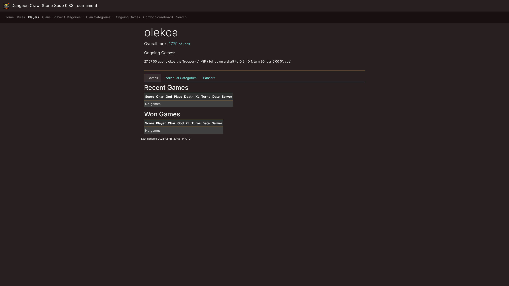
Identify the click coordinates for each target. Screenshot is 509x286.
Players (33, 17)
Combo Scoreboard (158, 17)
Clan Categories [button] (98, 17)
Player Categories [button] (67, 17)
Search (181, 17)
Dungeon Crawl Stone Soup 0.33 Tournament (53, 5)
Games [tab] (153, 78)
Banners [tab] (209, 78)
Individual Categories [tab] (180, 78)
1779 (179, 43)
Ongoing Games (128, 17)
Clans (46, 17)
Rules (21, 17)
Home (9, 17)
